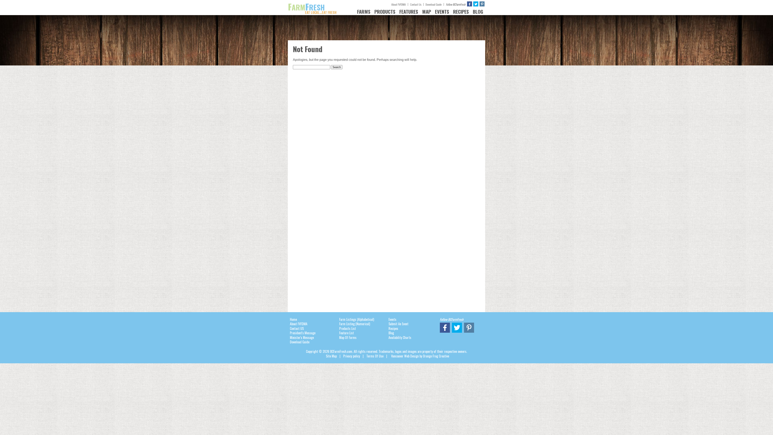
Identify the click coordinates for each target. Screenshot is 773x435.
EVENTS (442, 11)
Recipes (393, 328)
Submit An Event (398, 323)
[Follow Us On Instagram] (482, 3)
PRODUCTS (384, 11)
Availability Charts (400, 337)
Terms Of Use (374, 356)
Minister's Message (302, 337)
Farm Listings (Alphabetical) (356, 319)
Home (293, 319)
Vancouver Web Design (405, 356)
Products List (347, 328)
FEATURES (408, 11)
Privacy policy (351, 356)
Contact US (297, 328)
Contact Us (415, 4)
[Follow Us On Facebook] (469, 3)
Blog (391, 332)
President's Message (302, 332)
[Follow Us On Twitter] (475, 3)
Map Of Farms (348, 337)
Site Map (331, 356)
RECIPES (461, 11)
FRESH (312, 7)
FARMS (363, 11)
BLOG (478, 11)
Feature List (346, 332)
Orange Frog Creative (436, 356)
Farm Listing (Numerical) (354, 323)
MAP (426, 11)
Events (392, 319)
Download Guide (434, 4)
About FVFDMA (398, 4)
